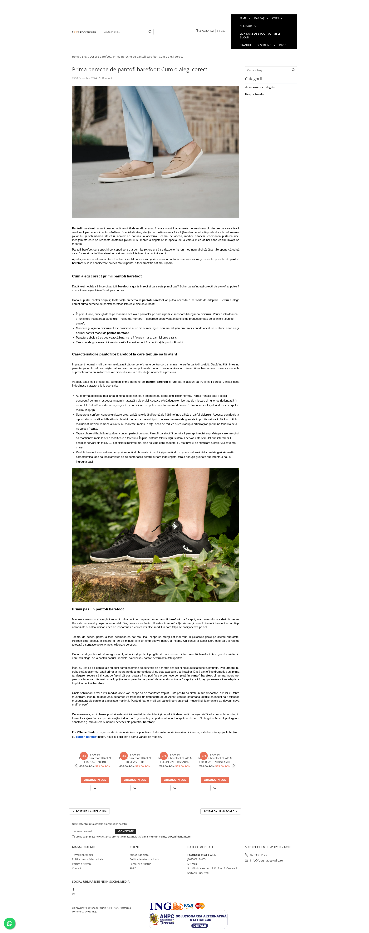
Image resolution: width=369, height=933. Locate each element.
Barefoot (107, 78)
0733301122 (258, 855)
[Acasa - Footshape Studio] (84, 32)
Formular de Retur (140, 864)
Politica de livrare (81, 864)
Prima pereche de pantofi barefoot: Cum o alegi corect (148, 56)
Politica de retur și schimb (144, 859)
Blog (282, 45)
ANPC (133, 868)
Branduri (246, 45)
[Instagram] (73, 894)
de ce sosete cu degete (260, 87)
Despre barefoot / (101, 56)
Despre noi (265, 45)
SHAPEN (95, 754)
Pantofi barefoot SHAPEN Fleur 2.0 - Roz (135, 760)
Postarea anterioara (91, 811)
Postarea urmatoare (219, 811)
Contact (76, 868)
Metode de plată (139, 855)
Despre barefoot (256, 94)
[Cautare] (150, 32)
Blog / (85, 56)
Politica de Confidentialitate (174, 836)
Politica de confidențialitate (87, 859)
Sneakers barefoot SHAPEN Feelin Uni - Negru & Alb (215, 760)
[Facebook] (73, 889)
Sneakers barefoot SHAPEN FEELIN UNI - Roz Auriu (175, 760)
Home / (76, 56)
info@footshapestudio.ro (266, 860)
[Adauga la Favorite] (95, 788)
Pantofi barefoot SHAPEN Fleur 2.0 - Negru (95, 760)
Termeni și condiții (82, 855)
